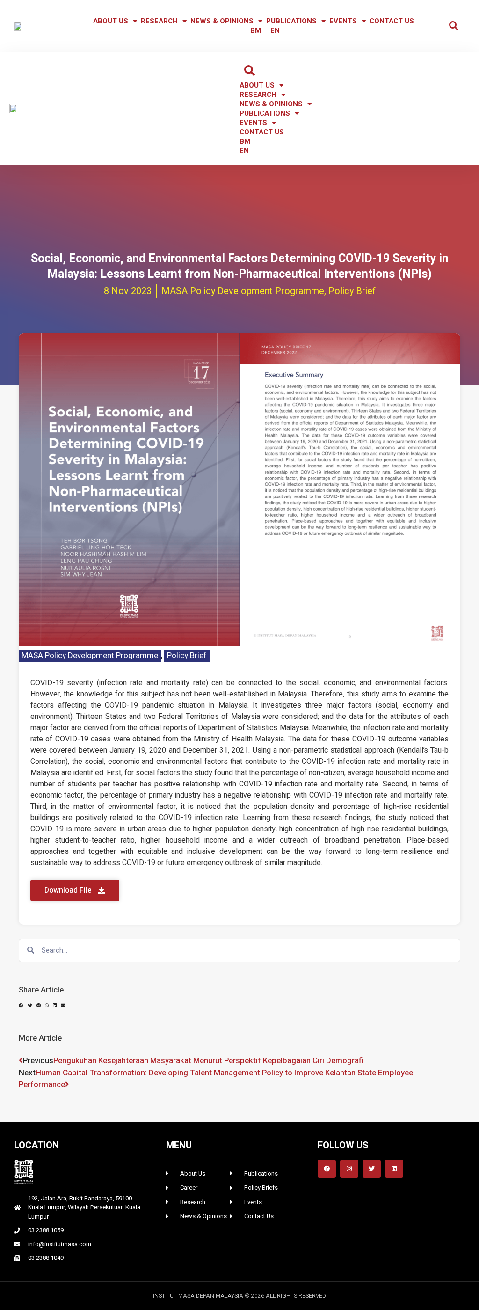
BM (255, 30)
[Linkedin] (394, 1169)
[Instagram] (349, 1169)
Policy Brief (187, 655)
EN (275, 30)
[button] (453, 26)
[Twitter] (372, 1169)
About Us (110, 21)
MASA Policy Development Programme (90, 655)
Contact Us (392, 21)
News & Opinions (222, 21)
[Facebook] (327, 1169)
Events (343, 21)
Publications (291, 21)
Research (159, 21)
